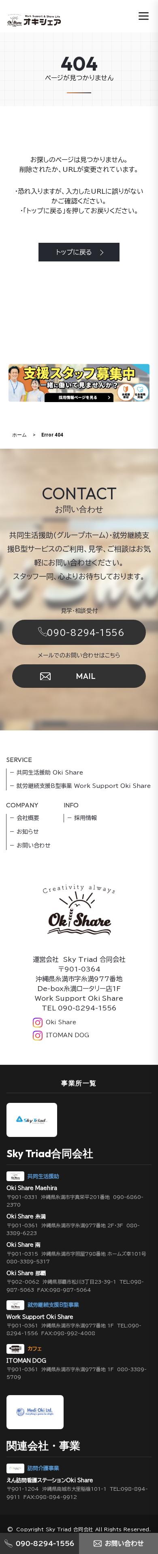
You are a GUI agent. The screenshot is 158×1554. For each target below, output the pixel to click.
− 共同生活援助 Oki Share (46, 772)
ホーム (19, 435)
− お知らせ (24, 832)
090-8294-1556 (86, 632)
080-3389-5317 (28, 1261)
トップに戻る (74, 252)
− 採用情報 (82, 818)
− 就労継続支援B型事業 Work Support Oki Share (80, 786)
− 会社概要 (24, 818)
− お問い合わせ (30, 845)
